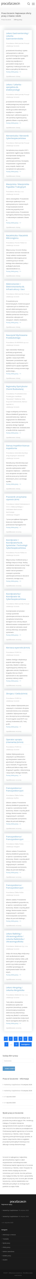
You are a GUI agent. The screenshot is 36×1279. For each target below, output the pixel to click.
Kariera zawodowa (8, 1251)
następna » (25, 1044)
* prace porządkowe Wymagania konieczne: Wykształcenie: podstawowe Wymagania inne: (17, 522)
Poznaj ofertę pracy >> (13, 72)
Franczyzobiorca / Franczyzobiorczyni (14, 789)
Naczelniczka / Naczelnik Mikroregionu (17, 236)
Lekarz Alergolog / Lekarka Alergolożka (15, 988)
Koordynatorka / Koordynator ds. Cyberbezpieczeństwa (16, 596)
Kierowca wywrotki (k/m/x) (18, 647)
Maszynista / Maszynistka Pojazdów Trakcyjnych (17, 185)
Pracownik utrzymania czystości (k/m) (16, 498)
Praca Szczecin (6, 20)
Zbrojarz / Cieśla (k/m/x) (16, 693)
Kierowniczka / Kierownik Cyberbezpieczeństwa (17, 137)
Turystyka (6, 1239)
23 (16, 1044)
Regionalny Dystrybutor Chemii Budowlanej (17, 387)
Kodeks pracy (7, 1256)
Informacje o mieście (9, 1235)
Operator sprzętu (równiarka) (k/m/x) (14, 740)
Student (5, 1260)
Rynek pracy (6, 1243)
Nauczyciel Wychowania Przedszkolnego (16, 336)
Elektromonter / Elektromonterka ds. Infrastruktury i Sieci (15, 286)
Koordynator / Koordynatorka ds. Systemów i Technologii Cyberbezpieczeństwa (16, 544)
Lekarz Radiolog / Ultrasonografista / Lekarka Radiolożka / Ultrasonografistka (15, 937)
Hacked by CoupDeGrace (12, 1084)
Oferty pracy (6, 1247)
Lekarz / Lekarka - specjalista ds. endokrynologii (14, 87)
